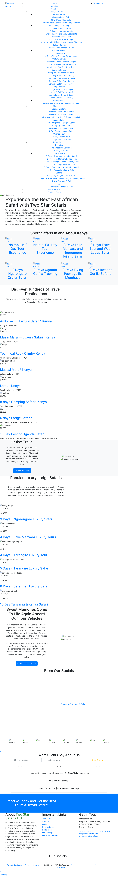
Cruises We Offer (22, 470)
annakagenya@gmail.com (88, 836)
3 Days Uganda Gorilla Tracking (45, 272)
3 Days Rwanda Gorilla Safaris (100, 272)
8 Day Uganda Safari (61, 125)
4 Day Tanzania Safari (61, 181)
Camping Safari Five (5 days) (61, 84)
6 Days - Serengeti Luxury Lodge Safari (61, 167)
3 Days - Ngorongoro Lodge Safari (61, 156)
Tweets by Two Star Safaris (73, 704)
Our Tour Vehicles (50, 835)
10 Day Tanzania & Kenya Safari (61, 170)
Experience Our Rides (26, 663)
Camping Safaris (59, 70)
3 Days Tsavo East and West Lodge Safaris (61, 23)
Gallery (45, 824)
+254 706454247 (104, 831)
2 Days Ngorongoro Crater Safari (61, 175)
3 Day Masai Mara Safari (61, 20)
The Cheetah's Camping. (61, 148)
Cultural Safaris (59, 59)
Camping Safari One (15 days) (61, 73)
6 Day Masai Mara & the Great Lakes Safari (61, 103)
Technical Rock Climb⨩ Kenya (22, 353)
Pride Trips (47, 830)
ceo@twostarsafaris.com (88, 834)
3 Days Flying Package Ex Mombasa (61, 56)
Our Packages (54, 189)
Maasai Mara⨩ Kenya (16, 370)
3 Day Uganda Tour (61, 136)
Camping (59, 145)
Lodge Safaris (59, 86)
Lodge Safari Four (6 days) (61, 98)
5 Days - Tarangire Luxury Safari (24, 568)
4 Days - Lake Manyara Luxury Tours (28, 537)
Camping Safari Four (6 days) (61, 81)
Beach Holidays (59, 50)
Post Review (97, 760)
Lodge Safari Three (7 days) (61, 95)
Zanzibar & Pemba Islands (61, 187)
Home (54, 3)
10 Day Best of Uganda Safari (61, 131)
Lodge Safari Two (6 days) (61, 92)
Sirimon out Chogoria (61, 28)
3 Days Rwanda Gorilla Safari (61, 111)
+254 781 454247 (85, 831)
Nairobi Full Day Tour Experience (61, 64)
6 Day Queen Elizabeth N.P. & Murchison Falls (61, 117)
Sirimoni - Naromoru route (61, 31)
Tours (59, 184)
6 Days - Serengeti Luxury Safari (24, 586)
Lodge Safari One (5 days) (61, 89)
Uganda (56, 106)
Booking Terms (54, 192)
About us (54, 6)
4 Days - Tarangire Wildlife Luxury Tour (61, 161)
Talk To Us (47, 819)
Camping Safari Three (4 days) (61, 78)
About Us (46, 821)
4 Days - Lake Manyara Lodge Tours (61, 159)
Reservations (47, 827)
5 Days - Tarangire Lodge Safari (61, 164)
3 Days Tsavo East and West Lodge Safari (100, 249)
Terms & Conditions (14, 865)
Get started (87, 801)
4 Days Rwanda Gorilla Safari (61, 114)
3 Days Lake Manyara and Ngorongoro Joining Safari (61, 178)
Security (36, 865)
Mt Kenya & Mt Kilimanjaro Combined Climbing (61, 42)
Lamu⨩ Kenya (10, 386)
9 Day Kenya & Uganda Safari (61, 128)
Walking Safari (59, 100)
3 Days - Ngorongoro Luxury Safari (26, 519)
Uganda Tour (59, 134)
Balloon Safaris (59, 45)
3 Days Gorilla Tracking (61, 139)
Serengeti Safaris (61, 150)
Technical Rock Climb (61, 36)
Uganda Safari (59, 120)
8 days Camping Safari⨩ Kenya (23, 402)
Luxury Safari (59, 14)
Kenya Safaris (57, 11)
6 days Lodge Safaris (16, 418)
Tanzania (57, 142)
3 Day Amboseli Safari (61, 17)
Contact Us (98, 3)
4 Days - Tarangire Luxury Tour (23, 555)
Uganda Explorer (59, 109)
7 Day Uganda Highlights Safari (61, 123)
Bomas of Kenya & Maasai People (61, 61)
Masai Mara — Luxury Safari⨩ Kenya (27, 337)
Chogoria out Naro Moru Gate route (61, 34)
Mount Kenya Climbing (59, 25)
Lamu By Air (61, 53)
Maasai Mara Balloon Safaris (61, 48)
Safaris (54, 9)
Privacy (27, 865)
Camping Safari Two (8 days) (61, 75)
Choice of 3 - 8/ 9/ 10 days (61, 39)
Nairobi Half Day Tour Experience (61, 67)
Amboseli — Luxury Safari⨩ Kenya (26, 321)
